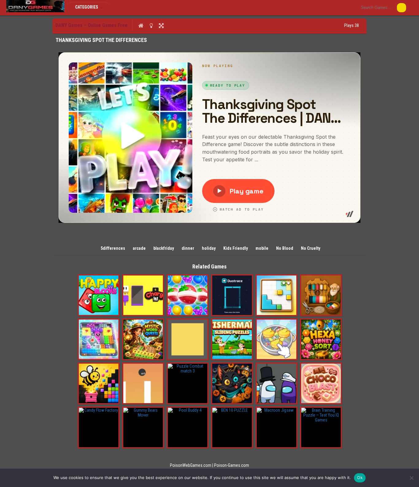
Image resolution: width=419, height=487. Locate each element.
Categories (87, 7)
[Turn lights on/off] (151, 25)
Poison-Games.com (231, 465)
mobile (262, 248)
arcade (139, 248)
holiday (209, 248)
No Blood (284, 248)
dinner (188, 248)
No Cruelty (310, 248)
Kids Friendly (235, 248)
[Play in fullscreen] (161, 25)
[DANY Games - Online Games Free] (35, 10)
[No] (411, 478)
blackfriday (163, 248)
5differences (113, 248)
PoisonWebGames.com (190, 465)
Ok (360, 477)
